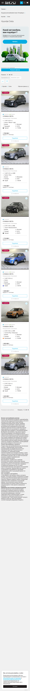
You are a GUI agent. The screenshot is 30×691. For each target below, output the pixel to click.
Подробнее (15, 138)
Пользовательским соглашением (12, 678)
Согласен (15, 686)
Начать (15, 41)
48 (11, 74)
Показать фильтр (15, 69)
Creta (2, 91)
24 (9, 74)
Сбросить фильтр (22, 86)
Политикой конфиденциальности (12, 679)
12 (7, 74)
